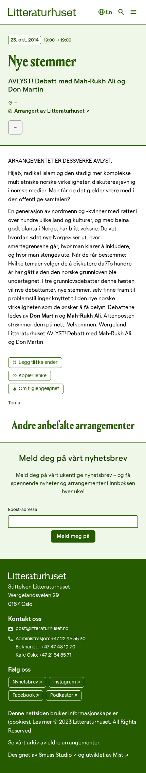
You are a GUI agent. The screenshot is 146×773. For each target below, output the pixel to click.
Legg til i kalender (38, 362)
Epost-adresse (22, 509)
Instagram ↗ (66, 682)
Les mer (42, 722)
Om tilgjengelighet (39, 388)
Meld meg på (73, 536)
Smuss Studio (55, 755)
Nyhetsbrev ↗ (27, 682)
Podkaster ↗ (63, 695)
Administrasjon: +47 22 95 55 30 (51, 638)
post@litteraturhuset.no (42, 628)
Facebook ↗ (26, 695)
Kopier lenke (33, 375)
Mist (118, 755)
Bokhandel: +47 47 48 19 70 (45, 646)
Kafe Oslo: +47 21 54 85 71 (43, 655)
